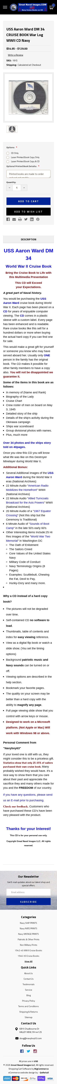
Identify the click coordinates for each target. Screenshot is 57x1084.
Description (28, 239)
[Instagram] (35, 1051)
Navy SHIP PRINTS (28, 923)
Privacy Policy (28, 1000)
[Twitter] (26, 219)
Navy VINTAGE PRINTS (28, 934)
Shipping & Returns (28, 1011)
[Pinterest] (38, 219)
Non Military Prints (28, 944)
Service (28, 989)
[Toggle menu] (5, 7)
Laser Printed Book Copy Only (25, 157)
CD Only (15, 153)
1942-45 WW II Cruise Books (28, 950)
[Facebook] (8, 219)
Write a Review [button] (15, 55)
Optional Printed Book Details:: (21, 166)
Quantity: (11, 182)
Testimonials (29, 984)
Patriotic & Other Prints (28, 939)
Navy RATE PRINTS (28, 928)
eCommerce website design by (23, 1072)
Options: (10, 147)
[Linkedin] (32, 219)
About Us (28, 973)
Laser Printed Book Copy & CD (25, 161)
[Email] (14, 219)
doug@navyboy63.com (30, 1038)
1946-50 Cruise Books (28, 955)
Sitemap (28, 1017)
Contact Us (29, 978)
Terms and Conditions (28, 1006)
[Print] (20, 219)
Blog (28, 995)
